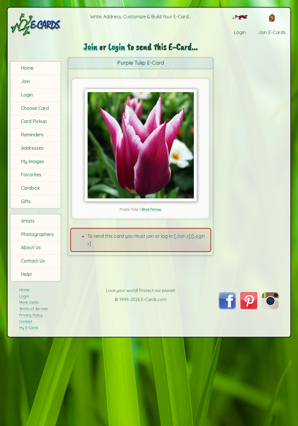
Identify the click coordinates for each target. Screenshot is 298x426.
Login (27, 95)
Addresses (32, 148)
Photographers (37, 234)
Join (25, 81)
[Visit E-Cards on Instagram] (270, 307)
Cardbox (30, 188)
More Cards (29, 302)
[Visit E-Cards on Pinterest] (248, 307)
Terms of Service (33, 308)
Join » (182, 236)
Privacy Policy (30, 315)
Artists (28, 221)
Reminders (32, 135)
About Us (31, 247)
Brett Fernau (152, 209)
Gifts (26, 201)
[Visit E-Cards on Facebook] (227, 307)
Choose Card (35, 108)
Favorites (31, 174)
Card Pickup (34, 121)
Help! (26, 274)
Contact (25, 321)
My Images (32, 161)
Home (27, 68)
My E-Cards (28, 327)
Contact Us (33, 261)
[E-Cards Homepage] (36, 24)
